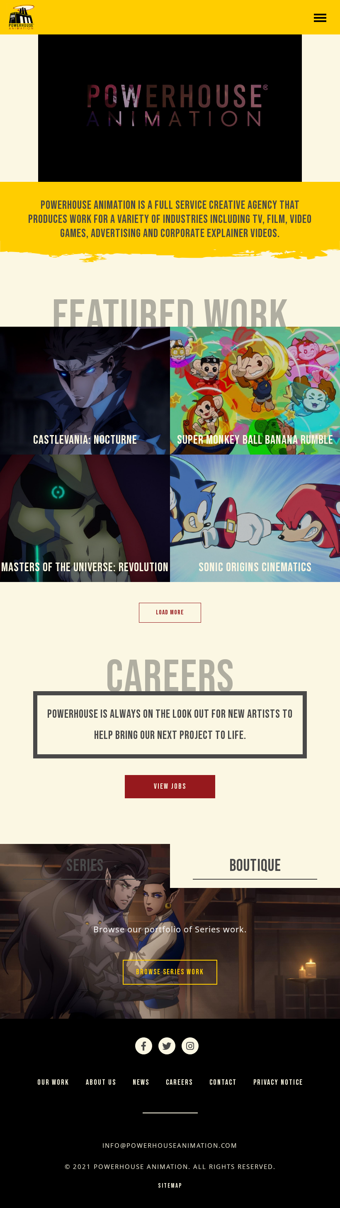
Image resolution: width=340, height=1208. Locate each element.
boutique (255, 866)
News (141, 1082)
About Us (101, 1082)
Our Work (53, 1082)
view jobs (170, 786)
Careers (179, 1082)
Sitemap (170, 1186)
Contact (223, 1082)
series (85, 866)
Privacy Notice (278, 1082)
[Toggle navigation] (320, 17)
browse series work (170, 972)
